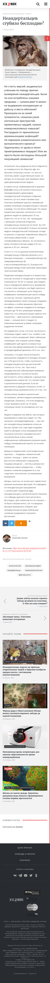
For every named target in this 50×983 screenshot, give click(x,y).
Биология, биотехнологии (14, 14)
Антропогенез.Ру (25, 77)
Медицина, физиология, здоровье (15, 614)
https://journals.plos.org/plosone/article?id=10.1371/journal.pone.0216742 (24, 549)
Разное (28, 14)
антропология (15, 566)
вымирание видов (33, 566)
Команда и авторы (25, 854)
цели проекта (25, 848)
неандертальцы (14, 570)
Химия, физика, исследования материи (19, 662)
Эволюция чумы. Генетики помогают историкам (17, 618)
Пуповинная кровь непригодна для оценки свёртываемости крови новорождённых (21, 754)
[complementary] (49, 495)
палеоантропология (33, 570)
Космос (8, 705)
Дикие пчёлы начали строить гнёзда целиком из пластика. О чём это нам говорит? (32, 601)
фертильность (25, 575)
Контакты (25, 860)
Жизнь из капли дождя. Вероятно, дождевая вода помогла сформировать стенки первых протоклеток (23, 795)
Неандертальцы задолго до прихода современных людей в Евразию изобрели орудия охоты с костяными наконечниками (24, 671)
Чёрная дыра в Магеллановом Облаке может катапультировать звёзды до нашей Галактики (22, 713)
